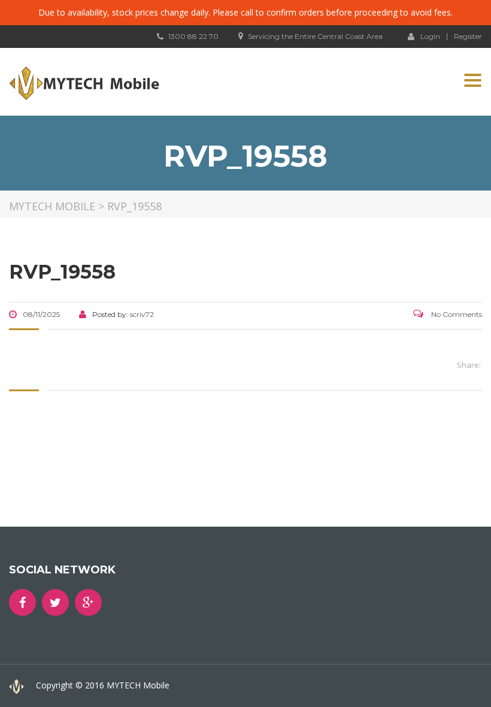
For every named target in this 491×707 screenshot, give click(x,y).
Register (468, 36)
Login (430, 36)
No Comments (455, 314)
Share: (469, 364)
